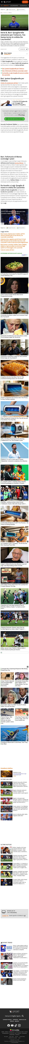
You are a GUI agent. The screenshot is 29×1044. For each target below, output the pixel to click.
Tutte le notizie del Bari (7, 250)
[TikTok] (16, 1026)
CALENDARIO (14, 5)
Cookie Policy (22, 1036)
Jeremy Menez (19, 163)
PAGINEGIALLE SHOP (19, 1031)
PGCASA (26, 1031)
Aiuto (19, 1037)
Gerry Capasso (8, 53)
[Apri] (2, 2)
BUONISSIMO (12, 1034)
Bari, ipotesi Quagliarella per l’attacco (13, 68)
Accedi (25, 2)
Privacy (16, 1036)
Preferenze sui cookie (13, 1037)
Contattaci (15, 1019)
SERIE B (10, 12)
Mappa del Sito (22, 1019)
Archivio (17, 1021)
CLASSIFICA (23, 5)
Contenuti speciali (7, 1019)
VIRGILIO (6, 1031)
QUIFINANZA (24, 1033)
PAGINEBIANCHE (5, 1033)
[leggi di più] (27, 53)
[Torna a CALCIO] (2, 6)
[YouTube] (12, 1026)
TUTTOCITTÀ (11, 1033)
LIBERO (2, 1031)
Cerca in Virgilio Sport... (13, 1016)
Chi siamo (6, 1036)
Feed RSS (12, 1021)
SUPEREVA (17, 1034)
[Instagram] (19, 1026)
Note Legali (11, 1036)
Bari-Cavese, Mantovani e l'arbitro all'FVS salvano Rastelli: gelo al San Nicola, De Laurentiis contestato (13, 235)
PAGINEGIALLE (12, 1031)
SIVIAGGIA (19, 1033)
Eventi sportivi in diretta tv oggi (17, 915)
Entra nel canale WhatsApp (15, 119)
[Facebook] (8, 1026)
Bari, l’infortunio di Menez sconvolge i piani (14, 71)
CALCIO (5, 12)
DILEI (16, 1033)
